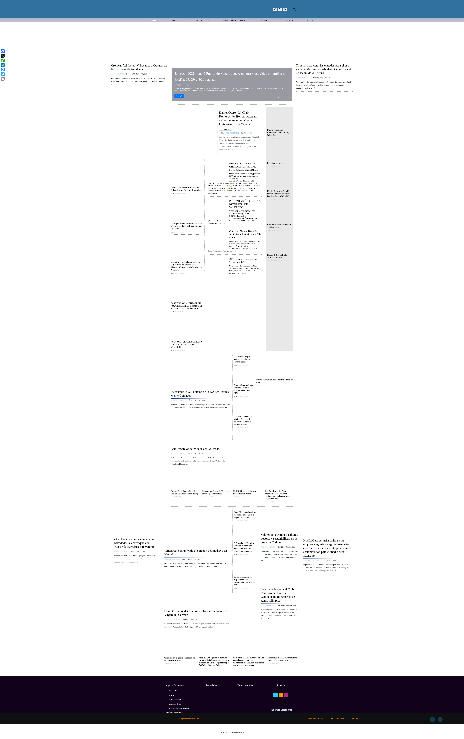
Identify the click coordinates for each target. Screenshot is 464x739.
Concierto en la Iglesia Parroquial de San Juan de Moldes (179, 658)
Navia (187, 84)
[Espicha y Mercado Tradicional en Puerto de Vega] (274, 366)
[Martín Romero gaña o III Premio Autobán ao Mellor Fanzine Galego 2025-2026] (279, 179)
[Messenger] (2, 69)
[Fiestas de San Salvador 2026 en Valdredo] (279, 243)
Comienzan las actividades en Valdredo (195, 448)
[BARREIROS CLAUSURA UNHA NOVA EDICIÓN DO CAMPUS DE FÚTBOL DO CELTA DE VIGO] (187, 289)
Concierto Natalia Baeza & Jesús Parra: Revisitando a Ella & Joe (245, 233)
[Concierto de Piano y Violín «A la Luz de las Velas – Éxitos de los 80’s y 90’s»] (243, 436)
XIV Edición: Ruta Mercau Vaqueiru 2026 (243, 260)
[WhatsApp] (2, 60)
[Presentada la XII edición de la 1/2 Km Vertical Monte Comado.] (201, 371)
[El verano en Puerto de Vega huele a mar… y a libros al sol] (216, 480)
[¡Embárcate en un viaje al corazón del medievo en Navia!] (197, 528)
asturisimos (179, 84)
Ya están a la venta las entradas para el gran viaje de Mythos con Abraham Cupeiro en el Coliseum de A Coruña (323, 68)
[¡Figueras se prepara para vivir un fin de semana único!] (243, 373)
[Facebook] (275, 9)
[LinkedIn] (2, 65)
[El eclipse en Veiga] (279, 151)
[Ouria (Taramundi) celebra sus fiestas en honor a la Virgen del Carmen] (197, 588)
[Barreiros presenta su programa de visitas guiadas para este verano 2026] (245, 597)
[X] (280, 9)
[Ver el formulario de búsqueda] (294, 9)
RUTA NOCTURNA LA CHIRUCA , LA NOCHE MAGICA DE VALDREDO (186, 344)
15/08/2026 (248, 132)
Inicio (153, 20)
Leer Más (179, 95)
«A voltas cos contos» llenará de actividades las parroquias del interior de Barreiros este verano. (134, 542)
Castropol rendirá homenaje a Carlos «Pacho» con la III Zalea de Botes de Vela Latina (186, 225)
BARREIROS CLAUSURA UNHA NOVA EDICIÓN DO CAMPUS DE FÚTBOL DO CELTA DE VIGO (186, 305)
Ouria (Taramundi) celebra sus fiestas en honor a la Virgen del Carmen (245, 514)
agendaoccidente (118, 73)
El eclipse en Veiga (275, 162)
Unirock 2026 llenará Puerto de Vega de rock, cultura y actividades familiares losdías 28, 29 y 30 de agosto (230, 76)
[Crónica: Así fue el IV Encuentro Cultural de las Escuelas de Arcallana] (139, 46)
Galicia (310, 20)
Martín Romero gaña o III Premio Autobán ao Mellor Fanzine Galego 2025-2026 (278, 193)
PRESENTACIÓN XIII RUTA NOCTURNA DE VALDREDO (245, 203)
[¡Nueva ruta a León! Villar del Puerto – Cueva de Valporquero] (284, 646)
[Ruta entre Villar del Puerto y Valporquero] (279, 212)
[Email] (2, 78)
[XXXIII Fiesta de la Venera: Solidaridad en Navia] (247, 480)
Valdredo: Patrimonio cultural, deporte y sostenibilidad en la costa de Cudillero (279, 537)
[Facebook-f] (432, 718)
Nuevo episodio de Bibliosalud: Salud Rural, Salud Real (278, 131)
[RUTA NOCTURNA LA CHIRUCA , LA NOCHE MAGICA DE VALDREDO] (187, 327)
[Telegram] (2, 74)
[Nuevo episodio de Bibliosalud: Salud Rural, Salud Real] (279, 118)
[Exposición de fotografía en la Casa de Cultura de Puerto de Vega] (185, 480)
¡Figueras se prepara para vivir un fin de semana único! (242, 358)
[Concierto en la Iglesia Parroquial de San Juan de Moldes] (180, 646)
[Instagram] (285, 9)
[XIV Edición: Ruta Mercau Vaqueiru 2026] (217, 266)
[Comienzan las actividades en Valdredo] (201, 428)
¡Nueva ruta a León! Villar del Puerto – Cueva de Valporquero (283, 658)
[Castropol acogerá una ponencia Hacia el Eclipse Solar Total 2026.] (243, 405)
